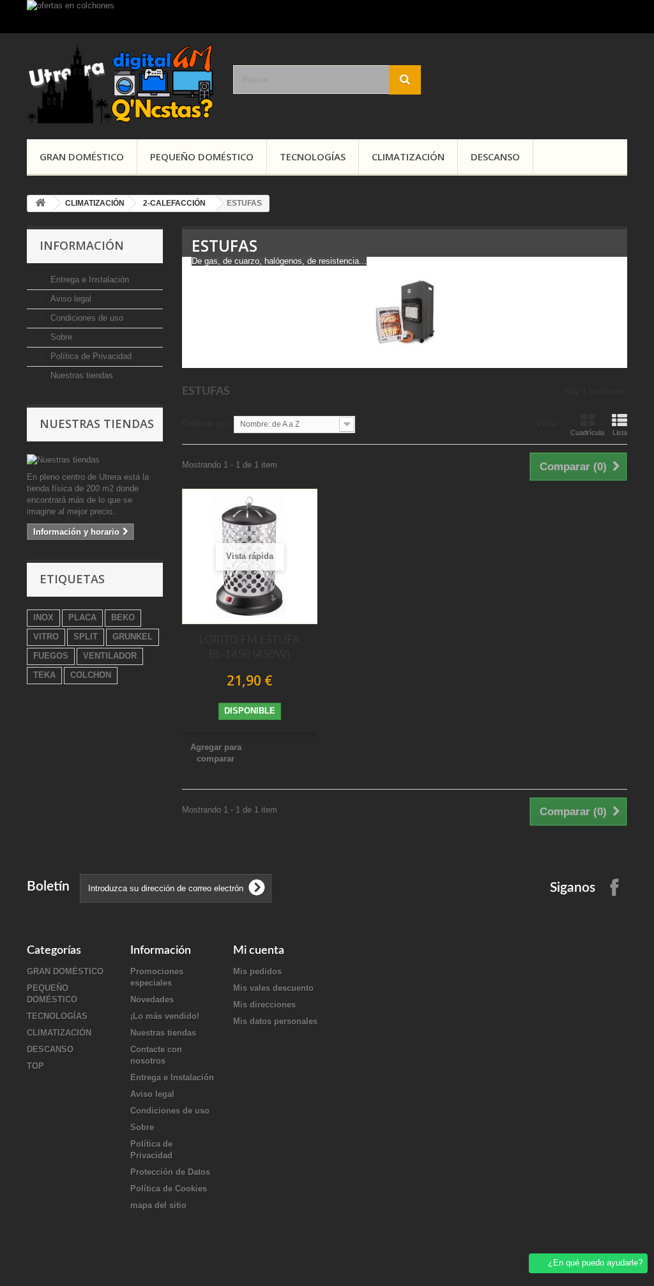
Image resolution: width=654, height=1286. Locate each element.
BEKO (123, 617)
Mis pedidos (257, 971)
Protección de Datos (170, 1172)
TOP (35, 1066)
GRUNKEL (132, 636)
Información (82, 245)
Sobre (60, 337)
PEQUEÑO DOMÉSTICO (202, 156)
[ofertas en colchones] (327, 16)
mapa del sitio (158, 1205)
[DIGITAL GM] (120, 83)
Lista (619, 432)
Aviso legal (69, 298)
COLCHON (90, 675)
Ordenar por (206, 423)
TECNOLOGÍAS (313, 156)
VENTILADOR (110, 656)
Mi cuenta (258, 950)
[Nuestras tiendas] (95, 460)
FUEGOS (50, 656)
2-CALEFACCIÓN (174, 203)
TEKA (44, 675)
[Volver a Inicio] (40, 203)
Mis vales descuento (273, 988)
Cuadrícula (587, 432)
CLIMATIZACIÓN (408, 156)
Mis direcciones (264, 1004)
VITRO (46, 636)
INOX (43, 617)
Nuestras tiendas (80, 375)
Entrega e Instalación (88, 279)
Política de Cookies (168, 1188)
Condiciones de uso (85, 318)
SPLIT (85, 636)
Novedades (152, 999)
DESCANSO (495, 156)
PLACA (82, 617)
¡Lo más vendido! (164, 1016)
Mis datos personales (275, 1021)
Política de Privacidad (90, 356)
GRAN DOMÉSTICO (82, 156)
